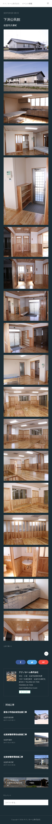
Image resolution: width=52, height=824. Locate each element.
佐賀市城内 (8, 739)
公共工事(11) (8, 646)
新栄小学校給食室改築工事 (15, 712)
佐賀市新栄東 (9, 717)
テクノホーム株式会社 (11, 3)
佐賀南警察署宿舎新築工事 (15, 734)
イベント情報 (27, 3)
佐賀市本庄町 (9, 762)
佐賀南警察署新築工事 (13, 756)
